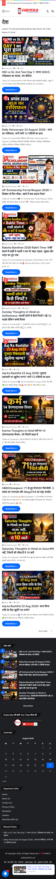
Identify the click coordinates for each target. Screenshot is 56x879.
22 (43, 765)
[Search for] (52, 12)
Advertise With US (10, 819)
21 (35, 765)
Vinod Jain (8, 68)
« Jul (4, 781)
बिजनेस (17, 866)
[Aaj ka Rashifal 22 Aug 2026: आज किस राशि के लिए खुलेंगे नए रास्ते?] (28, 585)
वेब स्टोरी (10, 862)
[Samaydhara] (28, 11)
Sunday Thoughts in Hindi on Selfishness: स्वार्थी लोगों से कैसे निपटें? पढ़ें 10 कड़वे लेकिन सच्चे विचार (26, 315)
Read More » (11, 89)
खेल (50, 862)
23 (50, 765)
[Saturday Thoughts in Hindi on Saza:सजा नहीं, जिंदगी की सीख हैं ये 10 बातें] (28, 527)
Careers (5, 815)
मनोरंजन (20, 862)
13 (28, 759)
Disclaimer (6, 811)
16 (50, 759)
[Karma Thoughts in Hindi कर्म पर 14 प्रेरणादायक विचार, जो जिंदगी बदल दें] (28, 409)
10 (6, 759)
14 (35, 759)
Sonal (6, 484)
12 (21, 759)
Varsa (6, 369)
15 (43, 759)
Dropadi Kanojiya (10, 186)
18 (13, 765)
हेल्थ (12, 866)
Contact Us (7, 803)
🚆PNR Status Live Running (33, 866)
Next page (43, 631)
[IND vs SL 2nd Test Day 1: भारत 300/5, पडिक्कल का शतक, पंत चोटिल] (28, 51)
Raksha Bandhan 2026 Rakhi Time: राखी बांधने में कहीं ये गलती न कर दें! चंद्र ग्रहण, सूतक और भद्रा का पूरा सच (27, 251)
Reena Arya (8, 244)
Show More (28, 706)
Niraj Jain (7, 126)
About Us (6, 799)
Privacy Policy (8, 807)
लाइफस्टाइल (29, 862)
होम (5, 862)
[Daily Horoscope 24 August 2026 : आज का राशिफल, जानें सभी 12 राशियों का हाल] (28, 108)
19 (21, 765)
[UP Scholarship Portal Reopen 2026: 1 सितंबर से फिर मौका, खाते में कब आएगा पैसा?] (28, 169)
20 (28, 765)
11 (13, 759)
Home (4, 794)
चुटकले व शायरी (43, 862)
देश (16, 862)
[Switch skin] (47, 12)
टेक (35, 862)
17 (6, 765)
